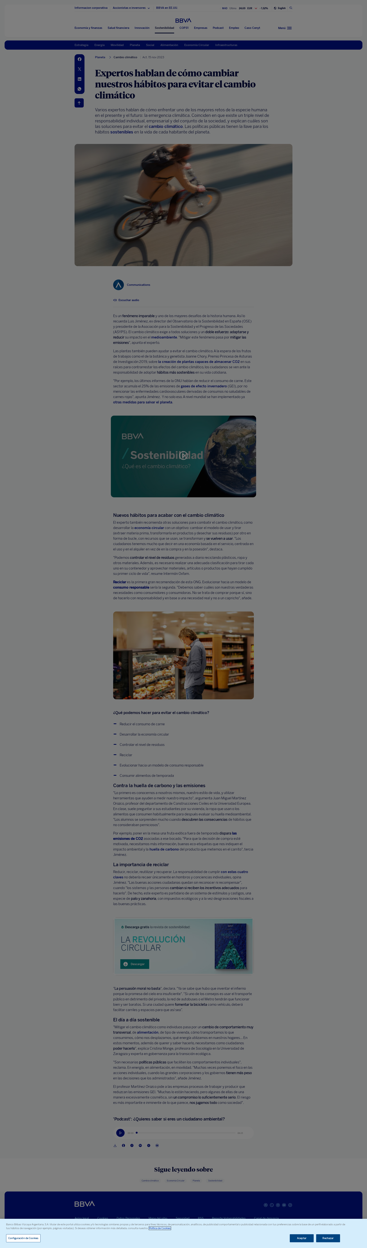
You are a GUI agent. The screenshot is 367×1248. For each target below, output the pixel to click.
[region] (183, 1233)
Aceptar (301, 1238)
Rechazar (328, 1238)
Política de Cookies (160, 1228)
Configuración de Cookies (23, 1238)
